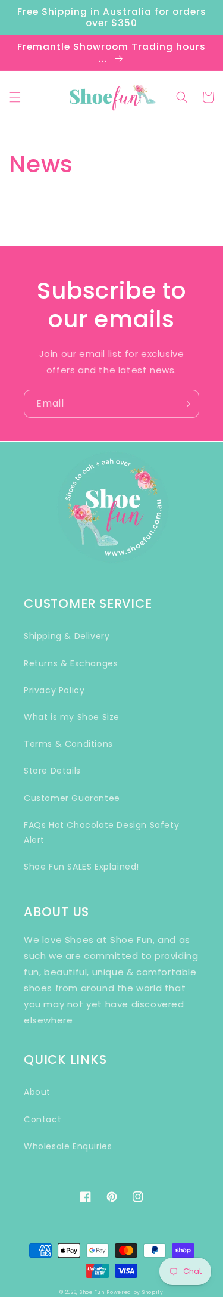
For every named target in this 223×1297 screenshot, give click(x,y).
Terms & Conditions (68, 744)
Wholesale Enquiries (68, 1146)
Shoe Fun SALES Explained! (81, 867)
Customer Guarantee (72, 798)
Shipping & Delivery (66, 636)
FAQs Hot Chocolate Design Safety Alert (101, 832)
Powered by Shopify (135, 1292)
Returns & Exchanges (71, 663)
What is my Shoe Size (72, 717)
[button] (15, 97)
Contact (42, 1119)
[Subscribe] (185, 404)
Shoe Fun (92, 1292)
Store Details (52, 771)
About (37, 1092)
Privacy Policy (54, 690)
